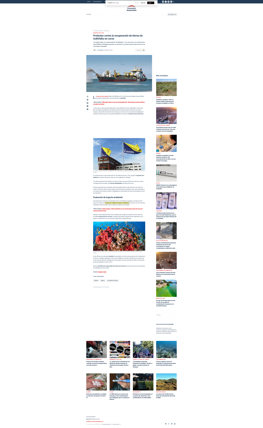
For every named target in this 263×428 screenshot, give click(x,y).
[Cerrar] (156, 2)
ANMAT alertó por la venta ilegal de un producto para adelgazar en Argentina (166, 187)
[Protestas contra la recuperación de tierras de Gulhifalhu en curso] (131, 8)
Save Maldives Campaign (112, 280)
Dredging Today (102, 272)
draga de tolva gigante (103, 96)
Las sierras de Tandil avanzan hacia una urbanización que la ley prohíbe (165, 396)
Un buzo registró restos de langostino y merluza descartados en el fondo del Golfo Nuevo (166, 363)
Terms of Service (116, 424)
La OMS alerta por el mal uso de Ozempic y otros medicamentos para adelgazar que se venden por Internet (119, 396)
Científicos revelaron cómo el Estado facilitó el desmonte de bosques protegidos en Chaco (165, 101)
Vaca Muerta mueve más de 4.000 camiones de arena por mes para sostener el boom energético (166, 129)
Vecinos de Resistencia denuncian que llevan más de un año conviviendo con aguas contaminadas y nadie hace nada (166, 245)
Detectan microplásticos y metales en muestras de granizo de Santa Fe (96, 396)
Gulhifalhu (96, 280)
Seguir (150, 2)
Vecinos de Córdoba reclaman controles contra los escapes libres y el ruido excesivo (96, 363)
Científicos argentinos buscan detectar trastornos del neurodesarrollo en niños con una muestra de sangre (166, 158)
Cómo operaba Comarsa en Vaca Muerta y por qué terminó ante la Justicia (165, 274)
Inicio (88, 1)
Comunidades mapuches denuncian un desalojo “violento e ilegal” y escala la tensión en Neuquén (142, 364)
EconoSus (101, 50)
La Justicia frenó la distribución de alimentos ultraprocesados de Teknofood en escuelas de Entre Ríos (120, 364)
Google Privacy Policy (107, 424)
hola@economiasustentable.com (94, 421)
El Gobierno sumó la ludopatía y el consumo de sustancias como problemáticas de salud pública (142, 396)
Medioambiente (97, 1)
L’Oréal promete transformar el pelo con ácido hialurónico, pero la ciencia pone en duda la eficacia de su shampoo (166, 215)
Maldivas (103, 280)
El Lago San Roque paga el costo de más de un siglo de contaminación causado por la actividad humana (165, 303)
